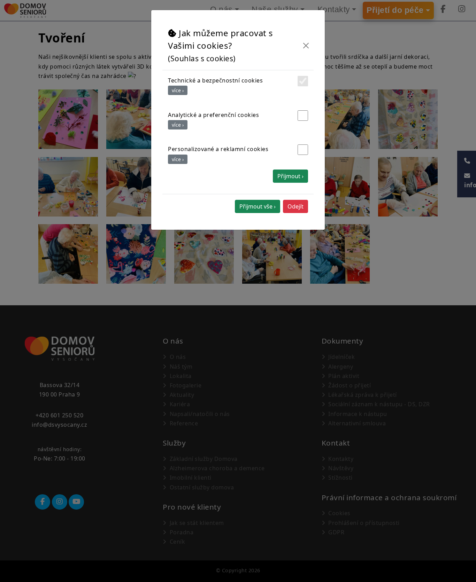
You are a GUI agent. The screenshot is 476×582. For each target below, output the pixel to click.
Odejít (295, 206)
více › (178, 90)
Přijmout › (290, 176)
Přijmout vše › (257, 206)
